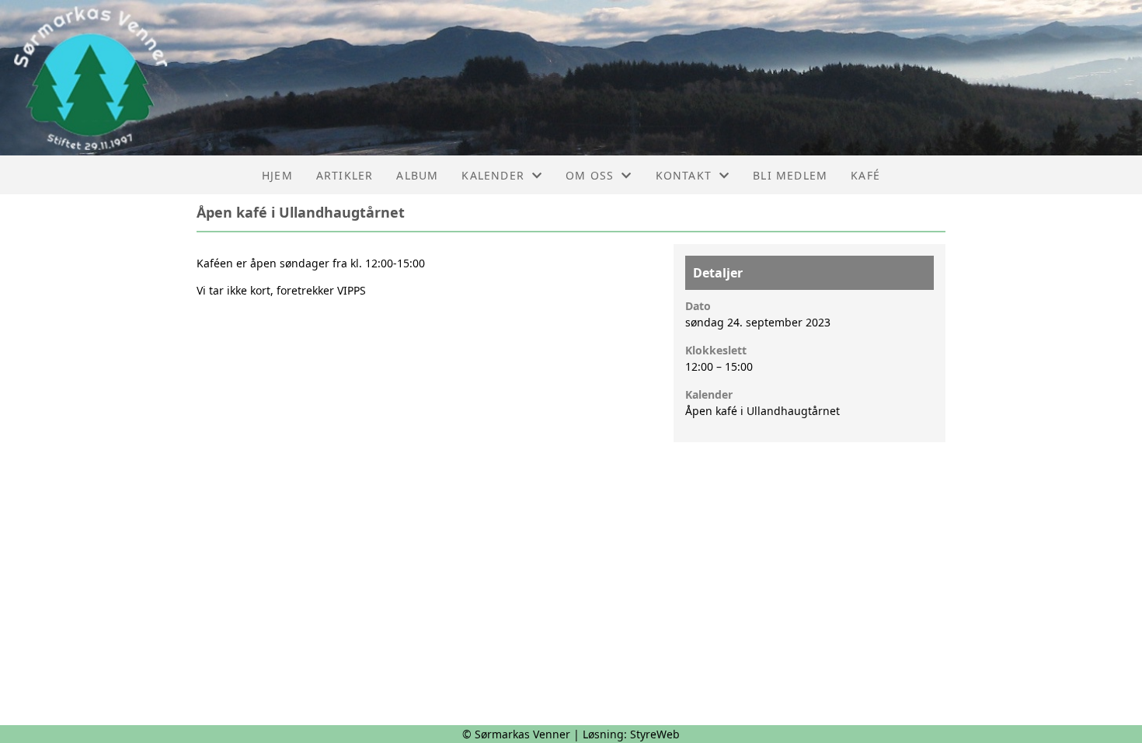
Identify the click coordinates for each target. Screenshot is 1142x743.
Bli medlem (790, 175)
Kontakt (684, 175)
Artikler (345, 175)
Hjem (277, 175)
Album (417, 175)
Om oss (590, 175)
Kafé (865, 175)
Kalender (492, 175)
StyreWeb (655, 734)
